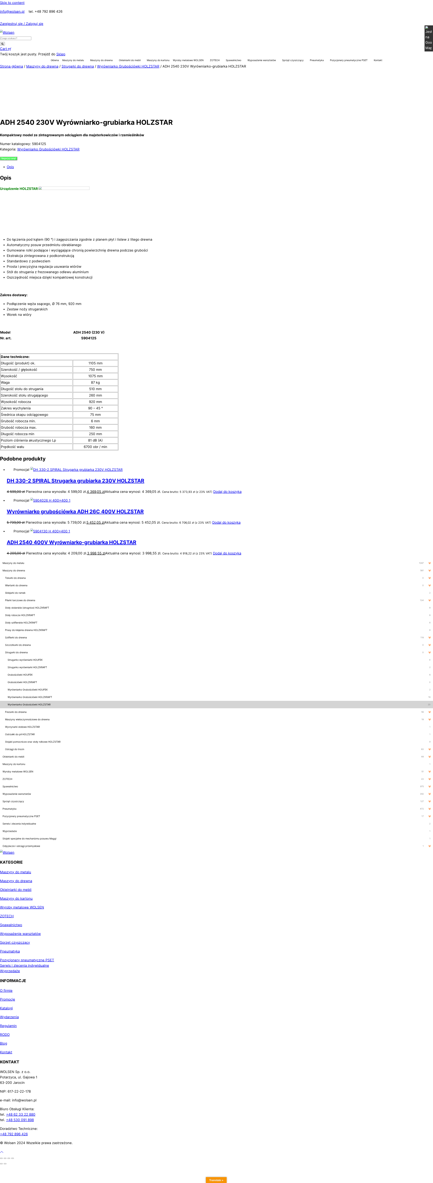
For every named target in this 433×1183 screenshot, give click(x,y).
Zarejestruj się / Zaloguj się (21, 24)
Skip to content (12, 3)
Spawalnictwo (233, 60)
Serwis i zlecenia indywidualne (24, 965)
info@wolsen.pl (12, 11)
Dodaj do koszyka (227, 492)
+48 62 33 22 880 (20, 1114)
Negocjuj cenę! (8, 158)
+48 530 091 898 (20, 1120)
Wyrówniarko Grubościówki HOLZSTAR (128, 66)
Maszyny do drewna (101, 60)
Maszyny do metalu (73, 60)
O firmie (6, 991)
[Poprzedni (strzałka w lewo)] (1, 1163)
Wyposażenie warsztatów (261, 60)
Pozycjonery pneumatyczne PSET (349, 60)
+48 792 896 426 (14, 1134)
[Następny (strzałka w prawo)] (5, 1163)
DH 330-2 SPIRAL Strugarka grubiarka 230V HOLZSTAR (75, 481)
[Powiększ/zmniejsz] (1, 1158)
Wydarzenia (9, 1017)
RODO (5, 1035)
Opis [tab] (10, 167)
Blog (3, 1043)
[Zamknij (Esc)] (12, 1158)
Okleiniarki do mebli (130, 60)
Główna (55, 60)
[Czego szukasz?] (2, 44)
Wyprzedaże (10, 971)
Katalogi (6, 1008)
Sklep (60, 54)
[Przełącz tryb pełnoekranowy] (5, 1158)
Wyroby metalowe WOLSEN (188, 60)
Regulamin (8, 1026)
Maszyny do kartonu (158, 60)
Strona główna (11, 66)
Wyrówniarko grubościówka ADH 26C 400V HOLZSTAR (75, 511)
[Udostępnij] (8, 1158)
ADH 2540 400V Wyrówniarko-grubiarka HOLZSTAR (71, 542)
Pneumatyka (317, 60)
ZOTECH (215, 60)
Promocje (7, 999)
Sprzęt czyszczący (293, 60)
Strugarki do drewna (78, 66)
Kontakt (378, 60)
